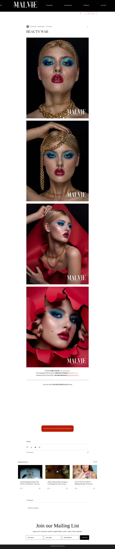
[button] (80, 13)
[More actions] (88, 27)
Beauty (29, 441)
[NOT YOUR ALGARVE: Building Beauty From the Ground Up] (85, 472)
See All (95, 461)
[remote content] (57, 404)
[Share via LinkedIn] (35, 447)
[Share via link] (39, 447)
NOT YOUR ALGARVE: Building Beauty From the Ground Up (83, 483)
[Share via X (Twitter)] (31, 447)
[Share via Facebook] (27, 447)
